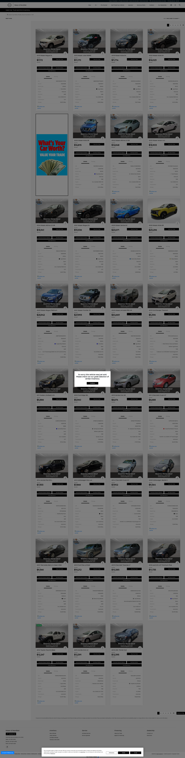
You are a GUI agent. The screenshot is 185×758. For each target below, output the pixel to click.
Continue (92, 383)
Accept (135, 752)
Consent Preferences (7, 753)
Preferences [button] (52, 753)
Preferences (111, 752)
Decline (123, 752)
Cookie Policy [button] (82, 752)
